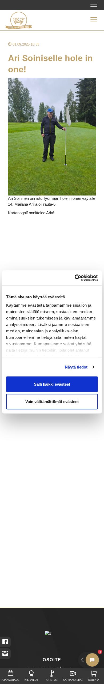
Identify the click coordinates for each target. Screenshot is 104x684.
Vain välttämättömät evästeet (52, 401)
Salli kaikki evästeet (52, 384)
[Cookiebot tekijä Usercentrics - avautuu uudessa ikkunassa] (75, 278)
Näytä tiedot (76, 367)
